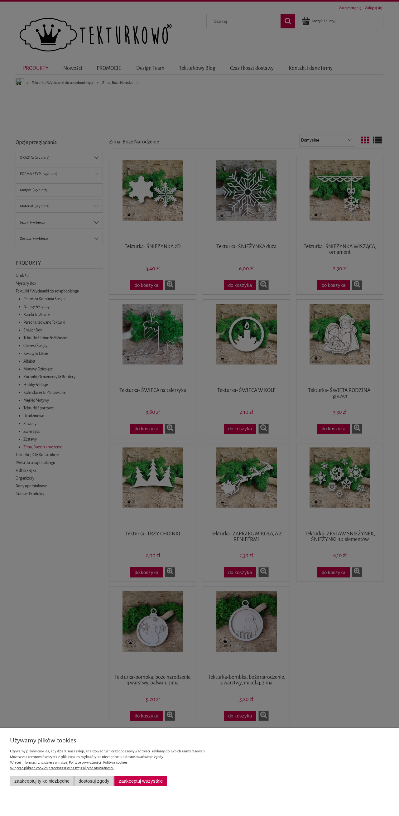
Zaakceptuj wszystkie (141, 781)
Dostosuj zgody (94, 781)
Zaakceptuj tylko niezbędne (42, 781)
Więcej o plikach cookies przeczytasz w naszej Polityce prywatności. (62, 767)
